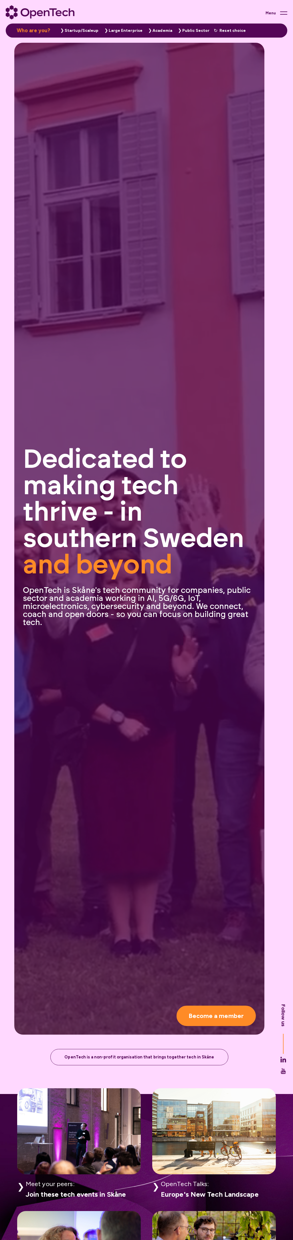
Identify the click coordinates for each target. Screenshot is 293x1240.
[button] (78, 30)
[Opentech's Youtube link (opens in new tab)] (283, 1076)
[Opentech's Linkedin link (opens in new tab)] (283, 1064)
